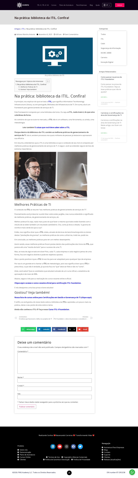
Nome (20, 377)
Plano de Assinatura (66, 5)
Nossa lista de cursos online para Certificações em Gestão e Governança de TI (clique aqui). (53, 297)
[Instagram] (66, 446)
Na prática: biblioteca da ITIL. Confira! (31, 84)
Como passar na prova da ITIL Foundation (111, 78)
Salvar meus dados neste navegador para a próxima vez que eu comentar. (48, 402)
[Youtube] (59, 446)
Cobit (103, 43)
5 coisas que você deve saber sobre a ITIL (52, 127)
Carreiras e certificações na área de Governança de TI (112, 114)
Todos (103, 34)
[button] (28, 329)
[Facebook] (73, 446)
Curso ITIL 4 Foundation (59, 309)
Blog (91, 5)
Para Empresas (81, 5)
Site (18, 394)
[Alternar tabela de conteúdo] (46, 81)
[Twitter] (80, 446)
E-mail (20, 385)
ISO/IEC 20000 (106, 53)
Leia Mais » (104, 97)
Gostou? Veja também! (28, 89)
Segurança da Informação (111, 48)
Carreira (104, 57)
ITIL (23, 29)
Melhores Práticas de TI (29, 87)
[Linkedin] (52, 446)
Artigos (17, 29)
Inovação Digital (107, 62)
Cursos (53, 5)
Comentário (22, 351)
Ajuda (98, 5)
